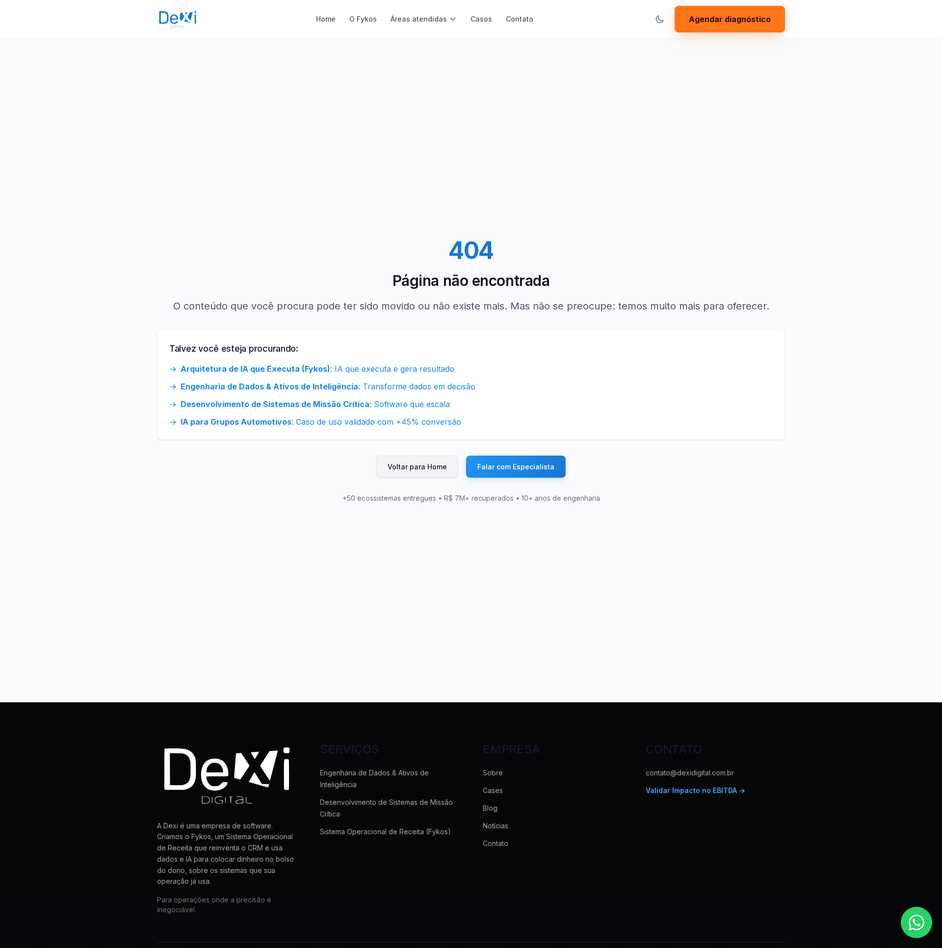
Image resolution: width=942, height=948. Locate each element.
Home (326, 19)
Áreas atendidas (419, 19)
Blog (490, 808)
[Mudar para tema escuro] (660, 19)
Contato (519, 19)
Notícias (495, 825)
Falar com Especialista (515, 466)
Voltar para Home (417, 466)
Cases (493, 790)
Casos (481, 19)
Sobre (493, 773)
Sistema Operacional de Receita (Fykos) (385, 831)
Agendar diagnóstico (730, 19)
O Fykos (363, 19)
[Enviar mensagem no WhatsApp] (916, 922)
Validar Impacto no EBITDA (695, 790)
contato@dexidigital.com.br (690, 773)
